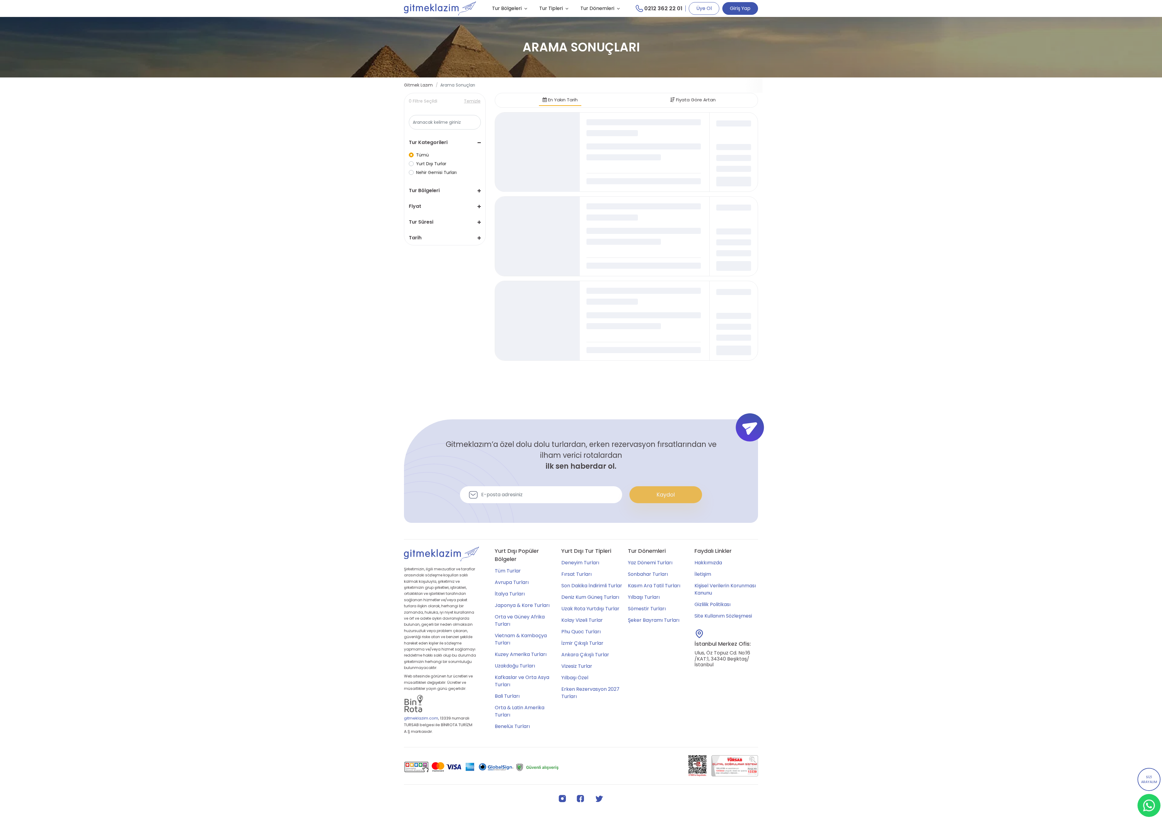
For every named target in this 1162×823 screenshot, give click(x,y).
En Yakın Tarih (562, 100)
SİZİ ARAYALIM (1149, 780)
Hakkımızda (708, 562)
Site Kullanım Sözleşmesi (723, 615)
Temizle (472, 101)
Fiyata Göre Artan (695, 100)
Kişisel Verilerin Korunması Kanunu (725, 589)
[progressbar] (537, 152)
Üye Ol (704, 8)
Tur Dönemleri (597, 8)
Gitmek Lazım (418, 85)
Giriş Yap (740, 8)
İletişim (702, 574)
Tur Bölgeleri (507, 8)
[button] (444, 142)
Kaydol (666, 494)
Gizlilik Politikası (712, 604)
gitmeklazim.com (421, 718)
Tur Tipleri (551, 8)
